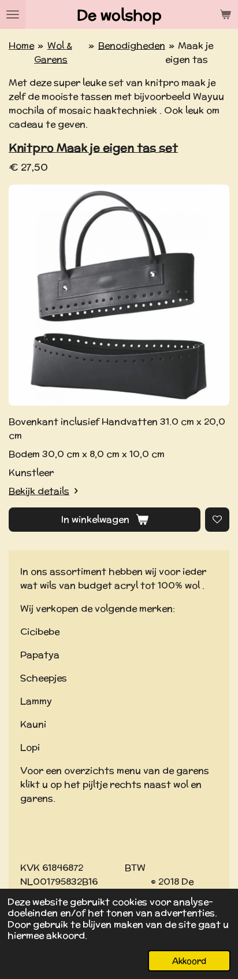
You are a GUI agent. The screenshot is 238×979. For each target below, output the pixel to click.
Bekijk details (39, 491)
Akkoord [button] (189, 961)
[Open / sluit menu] (12, 14)
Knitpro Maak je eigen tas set (93, 147)
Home (21, 45)
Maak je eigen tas (189, 52)
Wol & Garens (53, 52)
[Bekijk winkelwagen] (225, 14)
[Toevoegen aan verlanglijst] (217, 519)
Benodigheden (131, 45)
